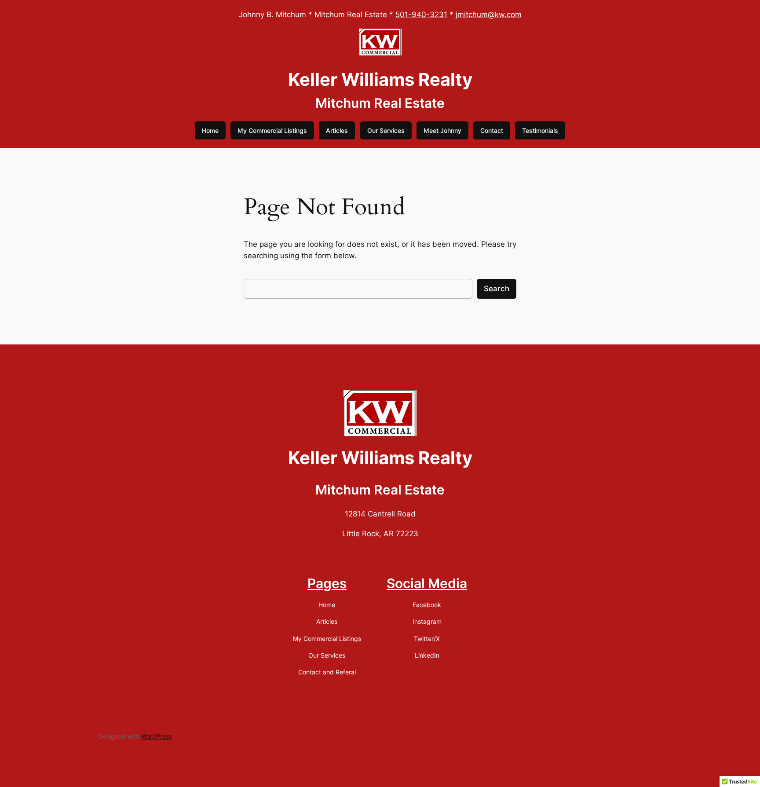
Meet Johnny (442, 130)
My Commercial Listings (272, 130)
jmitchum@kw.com (489, 14)
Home (210, 130)
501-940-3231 (421, 14)
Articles (337, 130)
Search (496, 288)
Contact (491, 130)
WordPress (156, 736)
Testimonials (540, 130)
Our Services (386, 130)
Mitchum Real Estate (380, 103)
